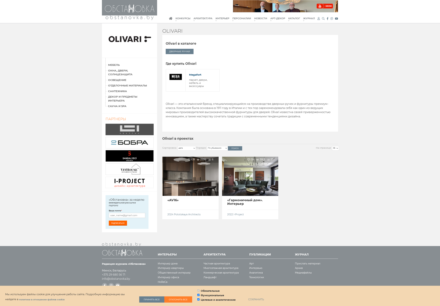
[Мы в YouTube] (336, 18)
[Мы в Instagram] (332, 18)
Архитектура (203, 18)
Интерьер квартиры (171, 268)
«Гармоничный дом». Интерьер (245, 202)
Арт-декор (277, 18)
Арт (251, 263)
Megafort (195, 74)
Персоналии (241, 18)
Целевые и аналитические (218, 299)
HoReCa (162, 282)
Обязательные (210, 290)
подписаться (117, 223)
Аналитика (256, 272)
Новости (260, 18)
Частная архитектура (217, 263)
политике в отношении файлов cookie (42, 299)
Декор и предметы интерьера (122, 98)
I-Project (239, 214)
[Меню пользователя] (318, 18)
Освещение (117, 80)
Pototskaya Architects (187, 214)
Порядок (201, 147)
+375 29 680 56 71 (113, 274)
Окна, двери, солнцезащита (120, 72)
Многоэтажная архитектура (221, 268)
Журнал (309, 18)
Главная (170, 20)
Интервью (255, 268)
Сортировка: (169, 147)
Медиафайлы (303, 272)
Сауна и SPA (117, 106)
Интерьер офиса (168, 277)
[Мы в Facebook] (328, 18)
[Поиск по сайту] (323, 18)
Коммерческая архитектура (221, 272)
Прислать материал (307, 263)
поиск (235, 148)
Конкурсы (182, 18)
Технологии (256, 277)
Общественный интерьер (174, 272)
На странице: (323, 147)
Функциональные (212, 295)
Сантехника (117, 91)
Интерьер (222, 18)
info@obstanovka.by (116, 278)
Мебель (114, 64)
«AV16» (173, 200)
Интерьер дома (168, 263)
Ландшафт (210, 277)
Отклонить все (178, 299)
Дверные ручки (179, 51)
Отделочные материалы (127, 85)
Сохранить (256, 299)
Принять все (152, 299)
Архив (299, 268)
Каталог (294, 18)
